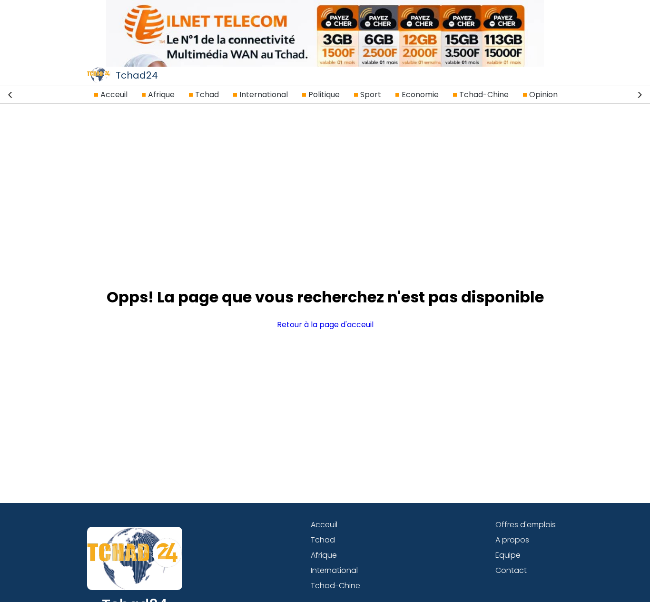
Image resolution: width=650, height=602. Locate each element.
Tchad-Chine (484, 94)
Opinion (543, 94)
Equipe (508, 555)
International (263, 94)
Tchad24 (137, 75)
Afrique (161, 94)
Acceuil (114, 94)
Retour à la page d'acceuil (325, 324)
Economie (420, 94)
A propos (512, 539)
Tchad (207, 94)
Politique (324, 94)
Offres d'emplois (525, 524)
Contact (511, 570)
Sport (370, 94)
